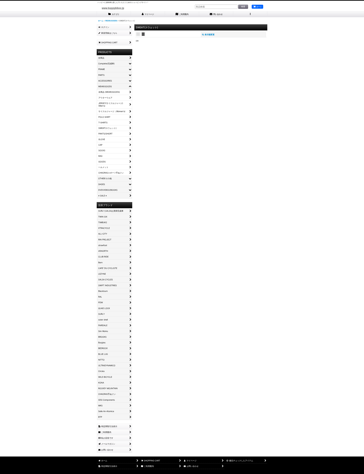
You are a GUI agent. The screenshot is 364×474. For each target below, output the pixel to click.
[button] (250, 14)
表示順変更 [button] (210, 34)
